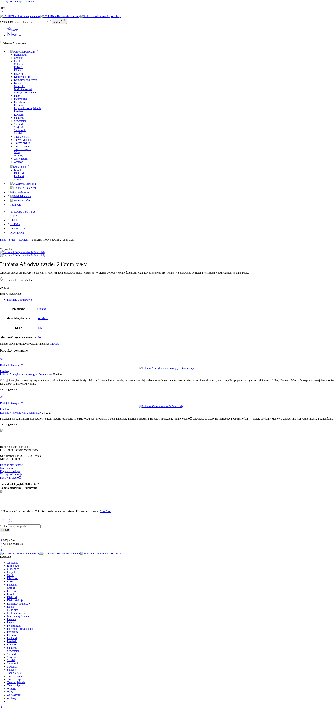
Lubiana (41, 308)
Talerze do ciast (22, 146)
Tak (39, 337)
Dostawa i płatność (10, 477)
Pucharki (19, 176)
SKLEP (14, 220)
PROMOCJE (17, 228)
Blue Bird (105, 511)
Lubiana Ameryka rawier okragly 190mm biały (26, 374)
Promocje (15, 204)
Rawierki (19, 114)
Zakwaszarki (21, 158)
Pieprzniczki (21, 98)
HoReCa (15, 224)
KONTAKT (17, 232)
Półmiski (19, 105)
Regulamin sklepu (10, 471)
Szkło (23, 166)
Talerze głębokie (23, 139)
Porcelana (29, 51)
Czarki (17, 61)
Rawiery (18, 111)
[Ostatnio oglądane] (9, 522)
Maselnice (19, 86)
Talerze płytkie (22, 142)
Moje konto (6, 468)
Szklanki (19, 179)
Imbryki (18, 73)
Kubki (17, 83)
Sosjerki (18, 127)
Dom (3, 239)
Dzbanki (18, 67)
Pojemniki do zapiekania (27, 108)
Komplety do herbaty (25, 79)
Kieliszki (19, 173)
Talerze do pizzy (23, 149)
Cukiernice (20, 64)
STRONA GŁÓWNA (22, 211)
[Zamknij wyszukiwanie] (3, 537)
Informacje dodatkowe (19, 299)
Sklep (12, 239)
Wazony (18, 155)
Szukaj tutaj (7, 21)
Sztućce (26, 200)
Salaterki (19, 117)
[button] (11, 365)
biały (39, 327)
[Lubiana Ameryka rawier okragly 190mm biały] (168, 368)
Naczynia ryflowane (25, 92)
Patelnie (26, 196)
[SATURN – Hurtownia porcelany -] (60, 16)
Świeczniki (20, 130)
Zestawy (18, 161)
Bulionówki (20, 54)
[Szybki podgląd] (2, 361)
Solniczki (19, 124)
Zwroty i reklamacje (11, 474)
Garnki (25, 192)
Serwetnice (20, 120)
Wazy (17, 152)
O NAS (14, 215)
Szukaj (57, 22)
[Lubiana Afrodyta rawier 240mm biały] (22, 252)
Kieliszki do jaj (22, 76)
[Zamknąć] (1, 540)
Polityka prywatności (11, 464)
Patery (17, 95)
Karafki (18, 170)
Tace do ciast (21, 136)
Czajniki (18, 57)
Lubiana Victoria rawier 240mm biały (21, 412)
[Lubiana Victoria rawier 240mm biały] (168, 406)
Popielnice (20, 101)
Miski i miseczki (23, 89)
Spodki (18, 133)
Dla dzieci (30, 187)
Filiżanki (19, 70)
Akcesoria (30, 183)
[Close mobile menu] (1, 550)
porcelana (42, 318)
